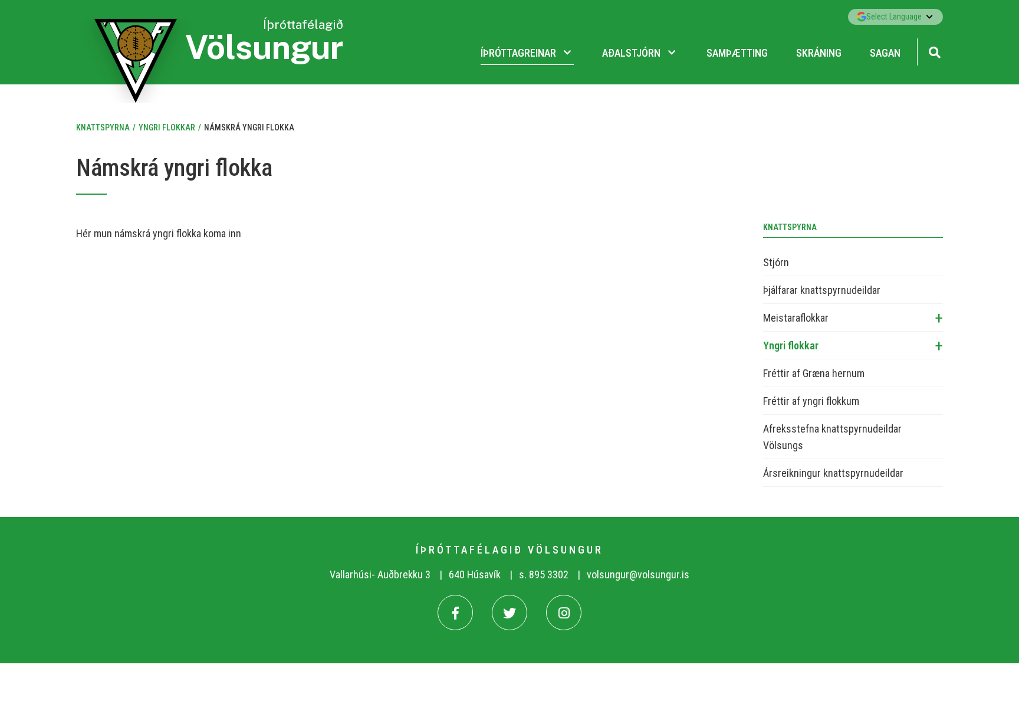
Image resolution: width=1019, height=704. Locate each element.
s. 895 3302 (543, 574)
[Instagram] (563, 612)
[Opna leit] (934, 51)
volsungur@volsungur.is (638, 574)
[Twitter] (509, 612)
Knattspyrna (103, 127)
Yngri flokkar (167, 127)
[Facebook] (455, 612)
